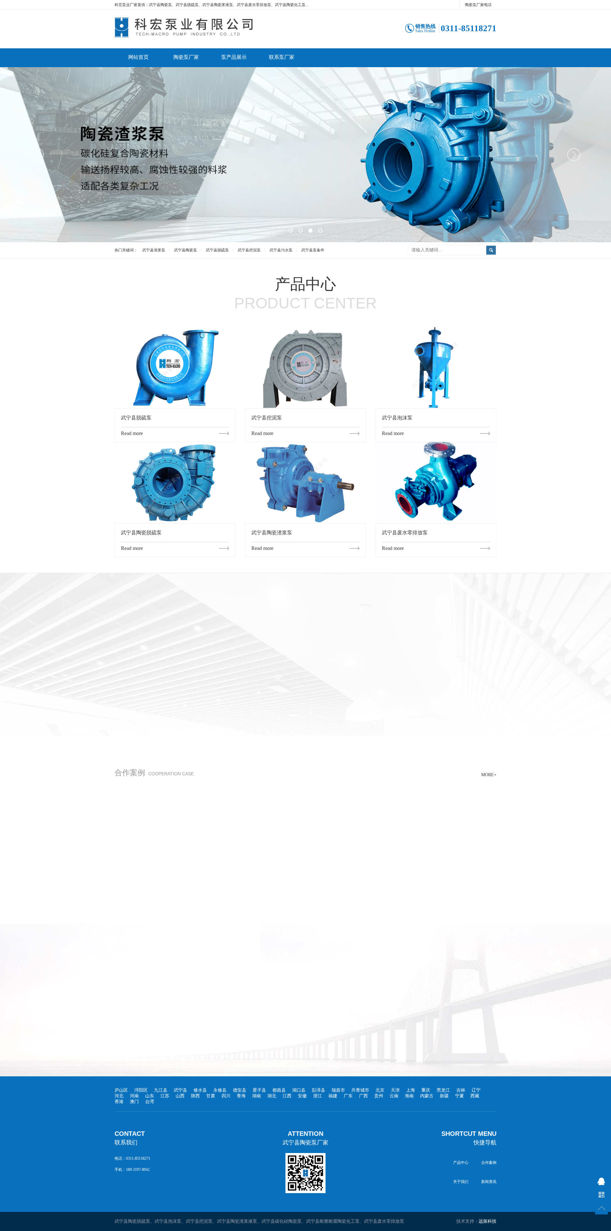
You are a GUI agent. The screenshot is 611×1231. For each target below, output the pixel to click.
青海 (241, 1096)
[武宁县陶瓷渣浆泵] (305, 482)
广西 (363, 1096)
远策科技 (487, 1221)
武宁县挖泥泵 (249, 250)
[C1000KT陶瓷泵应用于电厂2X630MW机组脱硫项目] (175, 808)
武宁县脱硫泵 (217, 250)
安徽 (302, 1096)
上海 (410, 1090)
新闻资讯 (488, 1181)
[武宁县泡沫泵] (436, 367)
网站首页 (138, 57)
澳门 (134, 1101)
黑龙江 (443, 1090)
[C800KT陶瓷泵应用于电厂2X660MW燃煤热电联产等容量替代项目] (436, 808)
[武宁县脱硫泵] (175, 367)
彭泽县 (318, 1090)
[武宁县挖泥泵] (305, 367)
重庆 (425, 1090)
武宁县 (180, 1090)
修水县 (200, 1090)
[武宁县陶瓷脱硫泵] (175, 482)
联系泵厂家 (281, 57)
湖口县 (299, 1090)
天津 (395, 1090)
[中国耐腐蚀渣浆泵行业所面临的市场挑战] (124, 977)
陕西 (195, 1096)
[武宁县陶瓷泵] (207, 35)
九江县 (160, 1090)
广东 (348, 1096)
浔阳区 (141, 1090)
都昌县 (279, 1090)
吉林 (460, 1090)
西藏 (474, 1096)
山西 (180, 1096)
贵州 (378, 1096)
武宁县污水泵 (281, 250)
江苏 (164, 1096)
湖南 (256, 1096)
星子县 (259, 1090)
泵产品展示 (234, 57)
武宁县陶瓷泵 (185, 250)
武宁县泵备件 (312, 250)
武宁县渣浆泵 (153, 250)
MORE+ (389, 672)
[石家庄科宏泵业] (305, 155)
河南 (134, 1096)
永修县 (220, 1090)
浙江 (317, 1096)
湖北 (271, 1096)
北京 (380, 1090)
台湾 (149, 1101)
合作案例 (488, 1162)
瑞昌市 (338, 1090)
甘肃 (210, 1096)
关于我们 (460, 1181)
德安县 (239, 1090)
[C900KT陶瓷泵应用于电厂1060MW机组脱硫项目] (306, 808)
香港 (119, 1101)
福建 (332, 1096)
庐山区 (121, 1090)
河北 (119, 1096)
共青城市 (360, 1090)
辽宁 (476, 1090)
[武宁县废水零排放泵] (436, 482)
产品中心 (460, 1162)
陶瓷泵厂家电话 (478, 5)
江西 (287, 1096)
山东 (149, 1096)
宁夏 (459, 1096)
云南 (394, 1096)
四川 (225, 1096)
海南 (409, 1096)
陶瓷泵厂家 (186, 57)
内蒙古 (426, 1096)
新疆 (444, 1096)
